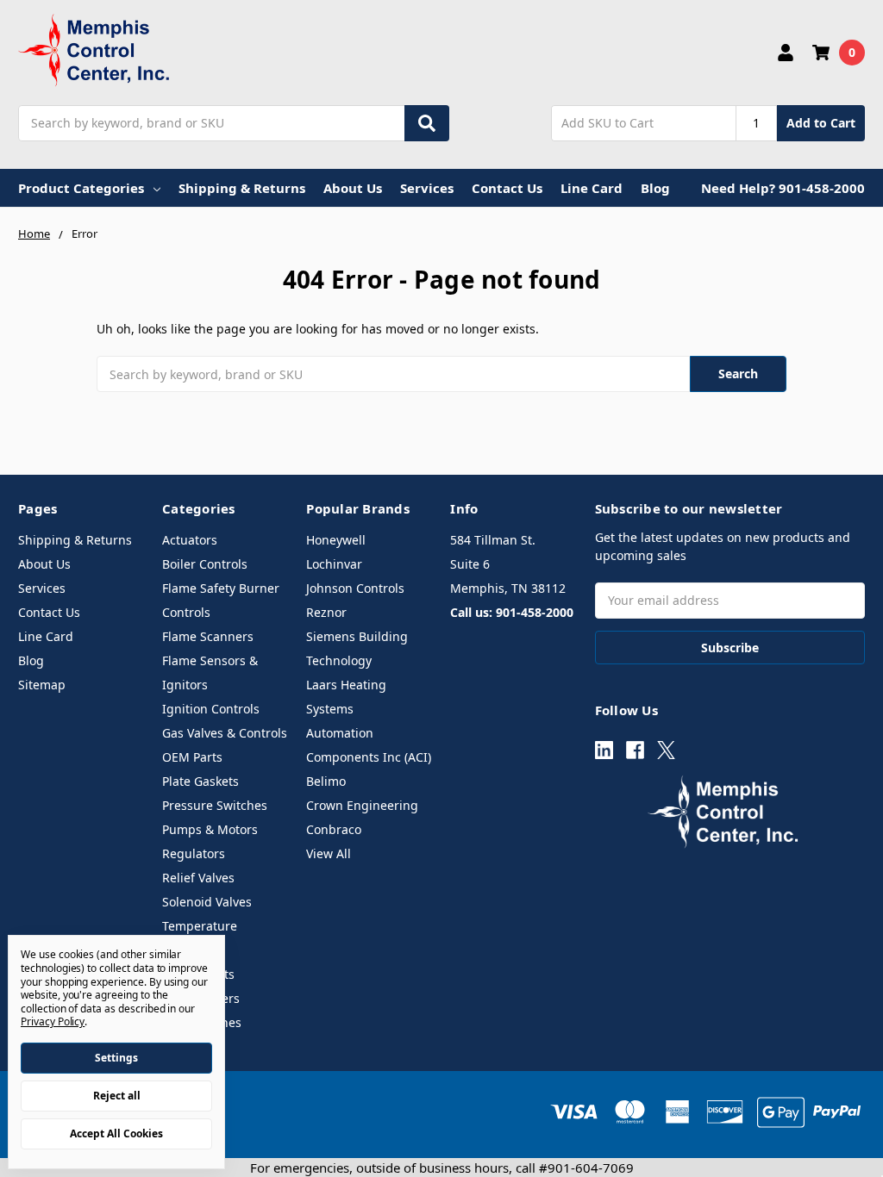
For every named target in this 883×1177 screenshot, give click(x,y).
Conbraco (333, 829)
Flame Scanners (208, 636)
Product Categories (81, 187)
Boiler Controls (204, 564)
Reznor (326, 612)
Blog (655, 187)
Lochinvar (334, 564)
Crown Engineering (362, 805)
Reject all (117, 1095)
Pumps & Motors (210, 829)
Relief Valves (198, 877)
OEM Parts (192, 757)
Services (427, 187)
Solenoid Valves (207, 902)
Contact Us (507, 187)
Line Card (591, 187)
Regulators (193, 853)
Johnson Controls (355, 588)
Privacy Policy (53, 1021)
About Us (352, 187)
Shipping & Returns (241, 187)
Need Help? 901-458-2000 (783, 187)
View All (328, 853)
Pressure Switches (214, 805)
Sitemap (42, 684)
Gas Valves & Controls (224, 733)
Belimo (326, 781)
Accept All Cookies (116, 1133)
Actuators (189, 540)
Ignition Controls (211, 709)
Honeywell (336, 540)
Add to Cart (820, 123)
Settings (116, 1057)
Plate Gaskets (200, 781)
